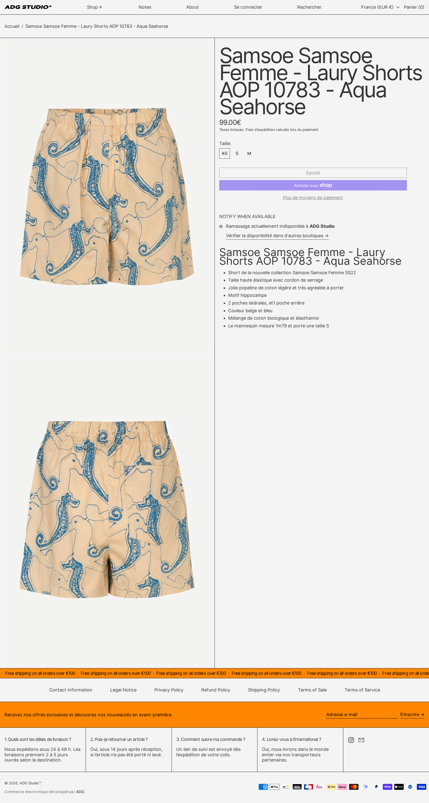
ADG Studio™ (30, 783)
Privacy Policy (168, 689)
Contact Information (70, 689)
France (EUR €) (378, 7)
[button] (309, 7)
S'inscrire (409, 714)
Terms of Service (362, 689)
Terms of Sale (312, 689)
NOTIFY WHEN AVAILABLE (247, 216)
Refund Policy (215, 689)
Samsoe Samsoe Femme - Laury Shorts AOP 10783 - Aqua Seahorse (96, 26)
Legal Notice (123, 689)
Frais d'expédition (260, 129)
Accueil (11, 26)
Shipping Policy (264, 689)
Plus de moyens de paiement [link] (313, 197)
